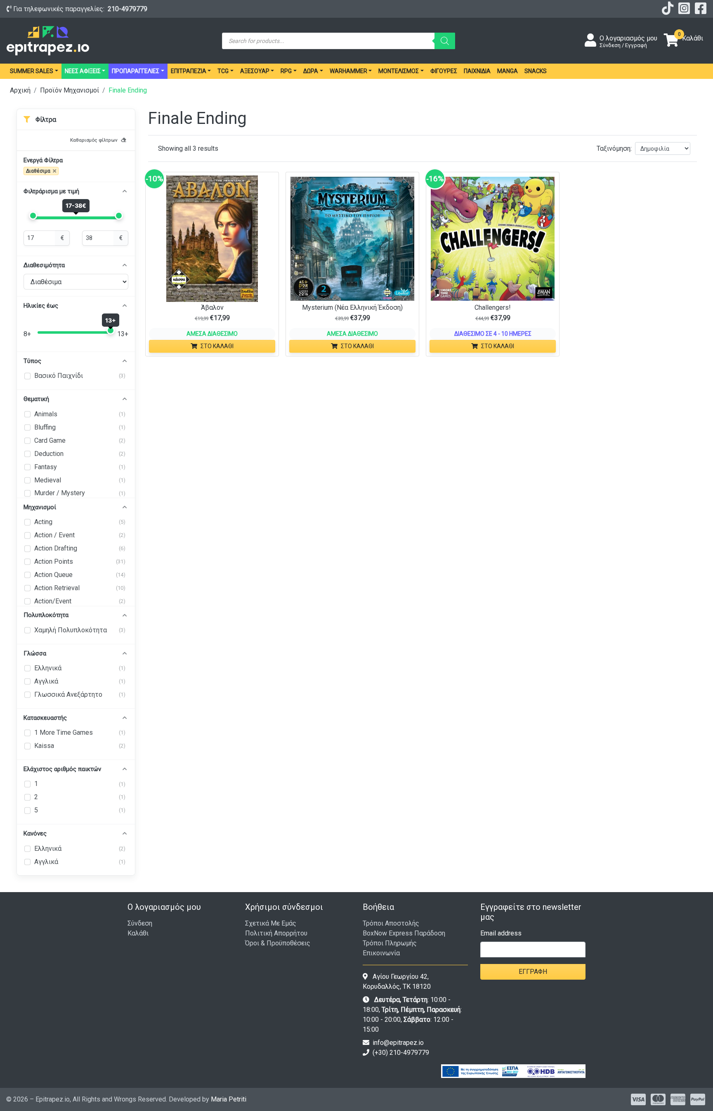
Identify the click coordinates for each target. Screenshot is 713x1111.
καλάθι (138, 933)
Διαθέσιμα (38, 171)
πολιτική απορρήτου (276, 933)
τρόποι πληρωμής (390, 943)
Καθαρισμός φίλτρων (94, 140)
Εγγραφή (533, 972)
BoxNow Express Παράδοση (404, 933)
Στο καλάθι (217, 346)
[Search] (444, 41)
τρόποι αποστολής (391, 923)
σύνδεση (139, 923)
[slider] (33, 215)
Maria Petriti (228, 1099)
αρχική (20, 90)
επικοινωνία (381, 953)
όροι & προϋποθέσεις (277, 943)
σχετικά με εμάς (270, 923)
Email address (501, 933)
